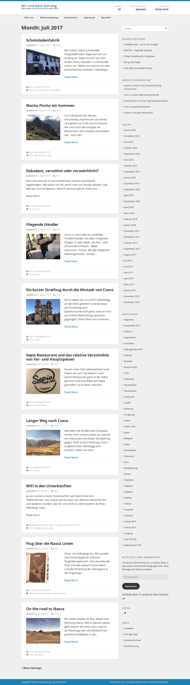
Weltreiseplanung (49, 17)
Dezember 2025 (131, 136)
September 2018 (132, 201)
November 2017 (132, 237)
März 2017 (129, 284)
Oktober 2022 (130, 147)
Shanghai (128, 480)
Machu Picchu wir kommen (50, 105)
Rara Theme (143, 682)
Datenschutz (70, 17)
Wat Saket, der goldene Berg (138, 68)
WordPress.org (131, 646)
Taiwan (127, 503)
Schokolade (55, 90)
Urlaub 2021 (130, 527)
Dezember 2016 (131, 296)
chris (58, 45)
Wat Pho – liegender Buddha (138, 50)
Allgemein (129, 319)
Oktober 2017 (130, 242)
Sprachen (106, 17)
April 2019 (129, 195)
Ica (36, 654)
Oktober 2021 (130, 165)
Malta (127, 444)
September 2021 (132, 171)
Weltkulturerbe (59, 593)
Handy (37, 528)
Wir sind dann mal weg (39, 6)
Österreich (129, 456)
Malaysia (128, 438)
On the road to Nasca (45, 608)
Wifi (51, 528)
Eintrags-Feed (131, 634)
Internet (44, 528)
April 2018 (129, 207)
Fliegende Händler (42, 224)
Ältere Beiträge (32, 668)
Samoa (127, 474)
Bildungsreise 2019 (133, 349)
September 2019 (132, 189)
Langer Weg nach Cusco (47, 420)
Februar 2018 (130, 219)
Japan (127, 432)
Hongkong (129, 414)
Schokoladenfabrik (43, 40)
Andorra (128, 331)
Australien (129, 343)
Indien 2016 (129, 426)
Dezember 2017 (131, 231)
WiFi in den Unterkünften (48, 485)
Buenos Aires (130, 367)
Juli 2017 (128, 260)
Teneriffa (128, 509)
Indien (127, 420)
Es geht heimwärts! (141, 106)
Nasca (43, 593)
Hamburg (128, 408)
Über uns (29, 17)
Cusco (37, 90)
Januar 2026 (130, 130)
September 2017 (132, 248)
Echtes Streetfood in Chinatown (139, 56)
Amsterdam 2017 (132, 325)
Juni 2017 (128, 266)
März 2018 (129, 213)
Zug (49, 155)
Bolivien (128, 355)
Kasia (37, 593)
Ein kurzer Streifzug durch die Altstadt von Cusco (69, 289)
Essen (43, 405)
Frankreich (129, 396)
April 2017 (129, 278)
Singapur (128, 485)
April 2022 (129, 159)
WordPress (164, 682)
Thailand (128, 515)
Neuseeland (130, 450)
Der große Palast (132, 62)
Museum (45, 90)
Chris (31, 90)
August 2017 (130, 254)
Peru (31, 87)
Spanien (128, 497)
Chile (126, 373)
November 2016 (132, 302)
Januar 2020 (130, 177)
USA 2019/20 (130, 539)
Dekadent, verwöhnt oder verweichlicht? (62, 170)
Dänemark (129, 379)
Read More (71, 77)
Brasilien (44, 525)
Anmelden (129, 628)
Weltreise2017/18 (42, 87)
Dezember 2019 (131, 183)
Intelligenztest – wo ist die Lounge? (141, 44)
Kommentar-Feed (132, 640)
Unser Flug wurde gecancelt (145, 94)
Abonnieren (131, 586)
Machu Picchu (41, 155)
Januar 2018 (130, 225)
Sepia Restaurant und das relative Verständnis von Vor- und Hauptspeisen (67, 357)
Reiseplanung (130, 468)
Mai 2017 (128, 272)
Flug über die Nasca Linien (49, 543)
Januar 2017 (130, 290)
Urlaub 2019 (130, 521)
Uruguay (58, 525)
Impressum (89, 17)
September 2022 (132, 153)
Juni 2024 (128, 142)
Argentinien (34, 525)
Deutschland (130, 385)
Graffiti (127, 402)
